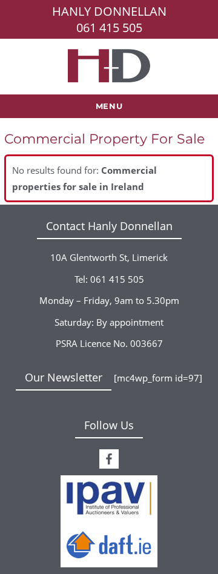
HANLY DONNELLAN (109, 11)
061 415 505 (109, 27)
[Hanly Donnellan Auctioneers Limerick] (109, 65)
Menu (109, 106)
